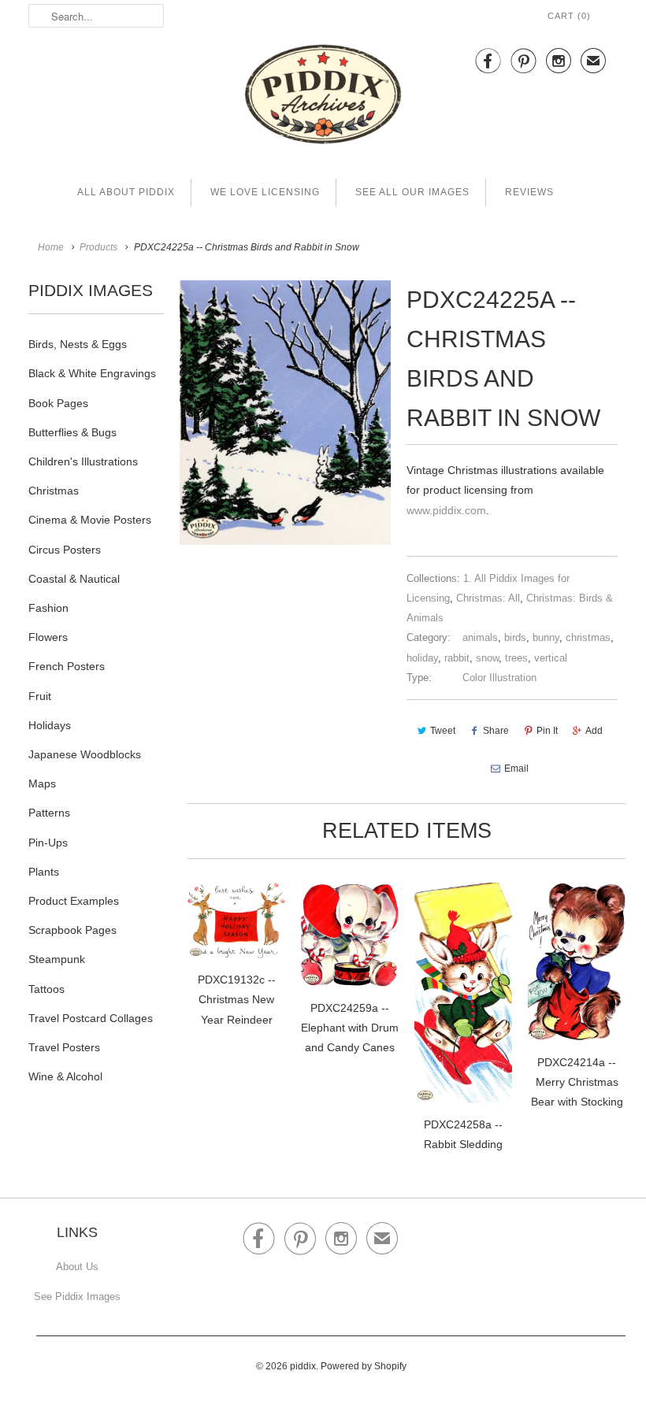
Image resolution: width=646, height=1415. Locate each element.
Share (496, 730)
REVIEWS (529, 192)
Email (516, 768)
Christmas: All (488, 598)
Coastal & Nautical (74, 578)
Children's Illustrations (83, 461)
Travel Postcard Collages (90, 1018)
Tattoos (46, 989)
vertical (550, 658)
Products (98, 247)
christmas (588, 637)
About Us (77, 1266)
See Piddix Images (77, 1296)
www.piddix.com (446, 510)
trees (516, 658)
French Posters (66, 666)
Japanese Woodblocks (84, 754)
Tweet (442, 730)
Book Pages (58, 403)
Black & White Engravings (92, 373)
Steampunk (56, 959)
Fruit (39, 696)
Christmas (53, 490)
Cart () (569, 15)
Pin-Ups (48, 842)
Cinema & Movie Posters (89, 519)
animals (480, 637)
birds (515, 637)
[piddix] (323, 97)
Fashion (48, 608)
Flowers (48, 637)
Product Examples (73, 901)
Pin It (547, 730)
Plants (43, 871)
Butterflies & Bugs (72, 432)
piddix (303, 1366)
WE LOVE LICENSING (265, 192)
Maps (42, 783)
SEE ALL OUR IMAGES (412, 192)
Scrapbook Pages (72, 930)
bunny (546, 637)
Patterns (49, 812)
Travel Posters (64, 1047)
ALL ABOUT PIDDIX (126, 192)
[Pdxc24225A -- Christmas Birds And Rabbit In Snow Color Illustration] (285, 412)
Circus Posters (64, 549)
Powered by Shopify (364, 1366)
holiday (422, 658)
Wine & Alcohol (65, 1076)
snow (487, 658)
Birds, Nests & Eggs (77, 344)
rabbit (457, 658)
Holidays (49, 725)
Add (594, 730)
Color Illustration (499, 677)
